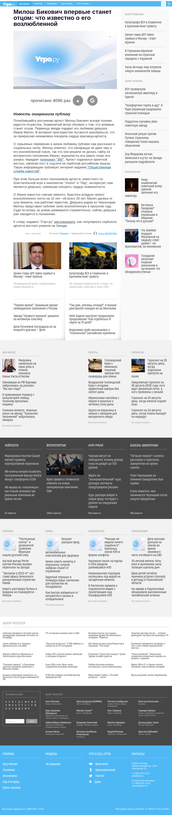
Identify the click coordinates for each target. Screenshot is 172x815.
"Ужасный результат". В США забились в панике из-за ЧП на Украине (64, 645)
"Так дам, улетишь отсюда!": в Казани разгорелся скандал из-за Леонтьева (93, 306)
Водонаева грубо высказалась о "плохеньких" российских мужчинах (92, 331)
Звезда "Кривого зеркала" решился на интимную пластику (36, 317)
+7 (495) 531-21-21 (141, 773)
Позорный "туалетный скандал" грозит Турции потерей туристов (107, 655)
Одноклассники (105, 770)
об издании (53, 764)
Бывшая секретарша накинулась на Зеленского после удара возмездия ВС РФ (21, 677)
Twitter (99, 776)
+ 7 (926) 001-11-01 (141, 783)
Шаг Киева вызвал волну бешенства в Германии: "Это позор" (106, 645)
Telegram (64, 233)
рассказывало (64, 222)
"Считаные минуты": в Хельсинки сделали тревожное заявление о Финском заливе (18, 667)
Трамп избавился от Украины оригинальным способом (17, 645)
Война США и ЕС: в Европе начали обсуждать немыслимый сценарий (147, 666)
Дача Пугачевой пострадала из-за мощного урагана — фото (34, 328)
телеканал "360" (52, 159)
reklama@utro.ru (140, 786)
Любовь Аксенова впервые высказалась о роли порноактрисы (105, 666)
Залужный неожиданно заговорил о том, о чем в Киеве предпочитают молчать (148, 646)
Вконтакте (101, 764)
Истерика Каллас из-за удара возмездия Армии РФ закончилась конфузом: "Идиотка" (104, 635)
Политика (38, 4)
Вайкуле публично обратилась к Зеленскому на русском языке (18, 655)
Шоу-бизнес (24, 4)
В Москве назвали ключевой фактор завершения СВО (63, 676)
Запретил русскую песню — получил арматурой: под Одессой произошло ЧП (149, 634)
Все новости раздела (11, 425)
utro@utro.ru (138, 776)
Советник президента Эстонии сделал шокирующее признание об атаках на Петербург (20, 635)
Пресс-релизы (82, 4)
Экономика (52, 4)
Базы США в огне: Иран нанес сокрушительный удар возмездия (62, 666)
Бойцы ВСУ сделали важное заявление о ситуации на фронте (64, 655)
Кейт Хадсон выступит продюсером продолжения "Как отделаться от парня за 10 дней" (91, 319)
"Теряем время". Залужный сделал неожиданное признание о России (35, 306)
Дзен (98, 782)
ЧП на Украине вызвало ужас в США (62, 633)
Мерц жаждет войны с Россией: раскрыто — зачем (103, 676)
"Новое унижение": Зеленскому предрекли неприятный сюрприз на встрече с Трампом (148, 656)
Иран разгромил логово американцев (149, 675)
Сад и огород (66, 4)
